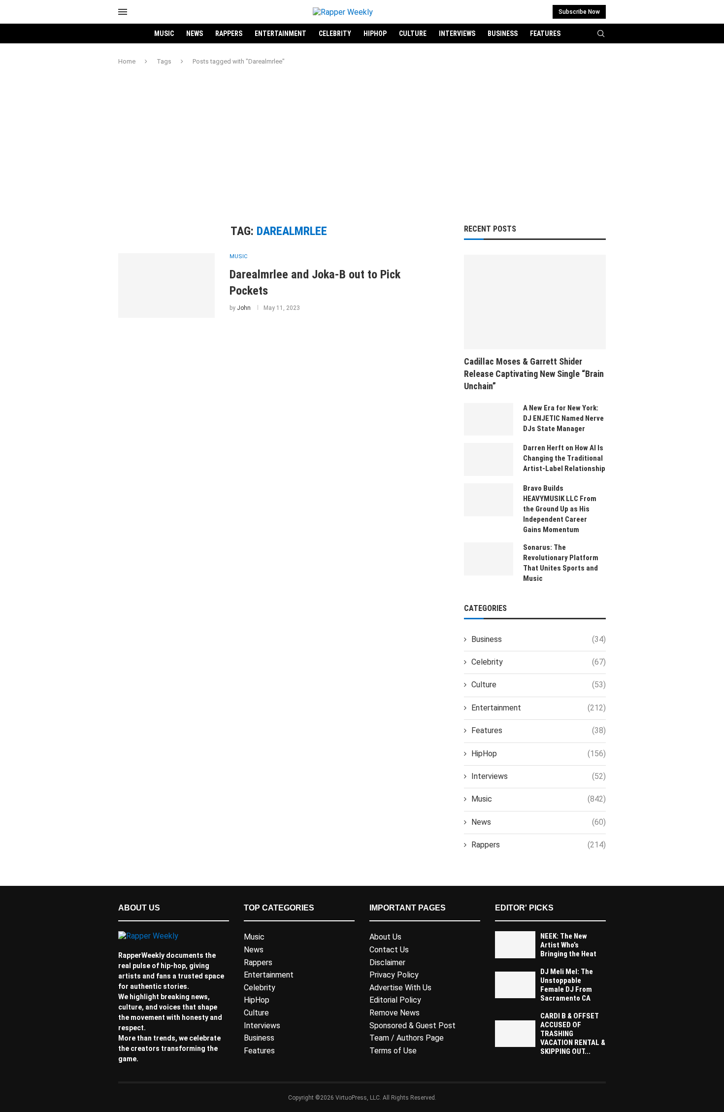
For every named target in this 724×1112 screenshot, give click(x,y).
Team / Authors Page (406, 1038)
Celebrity (335, 33)
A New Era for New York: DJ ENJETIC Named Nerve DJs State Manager (563, 418)
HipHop (375, 33)
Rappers (228, 33)
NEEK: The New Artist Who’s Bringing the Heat (568, 945)
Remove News (394, 1012)
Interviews (457, 33)
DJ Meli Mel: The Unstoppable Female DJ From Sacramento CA (566, 985)
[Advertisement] (362, 145)
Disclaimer (387, 962)
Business (503, 33)
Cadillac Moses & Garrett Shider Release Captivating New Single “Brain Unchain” (534, 373)
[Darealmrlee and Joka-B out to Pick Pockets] (166, 285)
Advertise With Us (400, 987)
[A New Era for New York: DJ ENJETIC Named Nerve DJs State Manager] (488, 419)
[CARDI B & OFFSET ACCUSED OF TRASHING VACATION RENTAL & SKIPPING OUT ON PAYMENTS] (515, 1033)
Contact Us (389, 949)
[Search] (601, 34)
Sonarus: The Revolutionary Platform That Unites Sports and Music (560, 563)
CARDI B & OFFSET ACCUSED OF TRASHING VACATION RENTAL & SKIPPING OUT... (572, 1033)
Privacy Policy (394, 974)
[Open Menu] (122, 11)
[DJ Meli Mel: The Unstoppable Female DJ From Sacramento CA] (515, 985)
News (194, 33)
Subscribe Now (579, 11)
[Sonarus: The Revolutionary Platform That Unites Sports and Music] (488, 558)
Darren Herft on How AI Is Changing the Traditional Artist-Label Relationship (564, 458)
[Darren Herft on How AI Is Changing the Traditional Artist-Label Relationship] (488, 459)
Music (164, 33)
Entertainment (280, 33)
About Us (385, 937)
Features (545, 33)
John (244, 307)
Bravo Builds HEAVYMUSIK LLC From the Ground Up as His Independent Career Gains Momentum (559, 509)
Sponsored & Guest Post (412, 1025)
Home (126, 61)
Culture (413, 33)
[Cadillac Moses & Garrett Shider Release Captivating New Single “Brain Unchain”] (535, 302)
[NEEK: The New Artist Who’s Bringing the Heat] (515, 944)
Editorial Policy (395, 1000)
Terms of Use (393, 1050)
